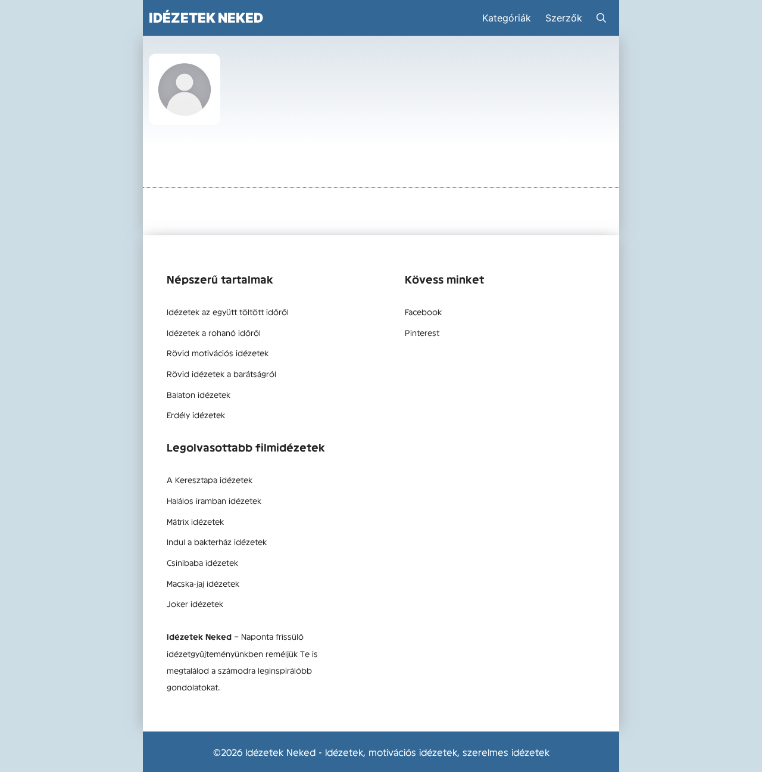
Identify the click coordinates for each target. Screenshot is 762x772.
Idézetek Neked (206, 18)
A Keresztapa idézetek (209, 479)
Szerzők (563, 18)
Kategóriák (506, 18)
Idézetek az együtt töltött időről (228, 311)
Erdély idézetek (196, 414)
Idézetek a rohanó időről (214, 332)
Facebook (423, 311)
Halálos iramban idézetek (214, 500)
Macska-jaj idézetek (203, 583)
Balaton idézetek (198, 394)
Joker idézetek (195, 603)
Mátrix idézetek (195, 521)
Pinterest (422, 332)
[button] (601, 18)
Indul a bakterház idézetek (217, 541)
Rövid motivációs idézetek (217, 352)
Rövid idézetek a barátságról (221, 373)
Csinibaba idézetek (202, 562)
